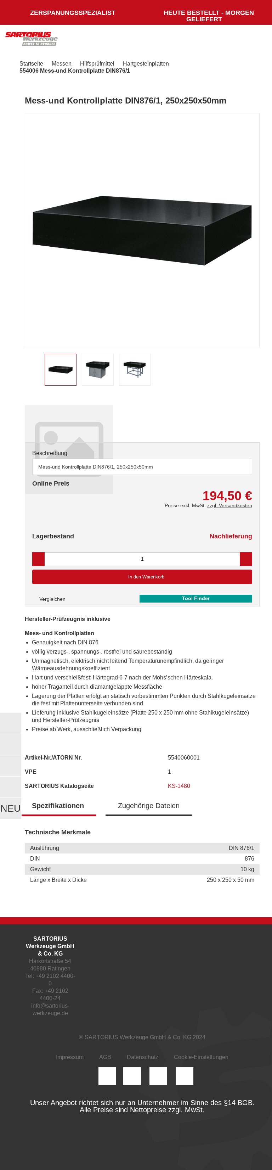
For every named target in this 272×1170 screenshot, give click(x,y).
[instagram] (107, 1076)
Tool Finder (196, 598)
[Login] (186, 40)
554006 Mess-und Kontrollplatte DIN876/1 (74, 71)
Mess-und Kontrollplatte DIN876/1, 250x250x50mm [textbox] (95, 467)
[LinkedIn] (132, 1076)
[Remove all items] (238, 466)
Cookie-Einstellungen (201, 1057)
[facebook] (158, 1076)
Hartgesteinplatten (146, 64)
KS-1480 (180, 786)
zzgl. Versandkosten (229, 505)
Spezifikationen (58, 806)
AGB (105, 1057)
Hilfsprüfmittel (97, 64)
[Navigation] (252, 40)
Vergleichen (52, 599)
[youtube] (184, 1076)
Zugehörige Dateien (149, 806)
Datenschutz (142, 1057)
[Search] (207, 40)
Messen (62, 64)
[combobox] (142, 467)
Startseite (31, 64)
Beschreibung (49, 453)
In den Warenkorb (146, 577)
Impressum (70, 1057)
